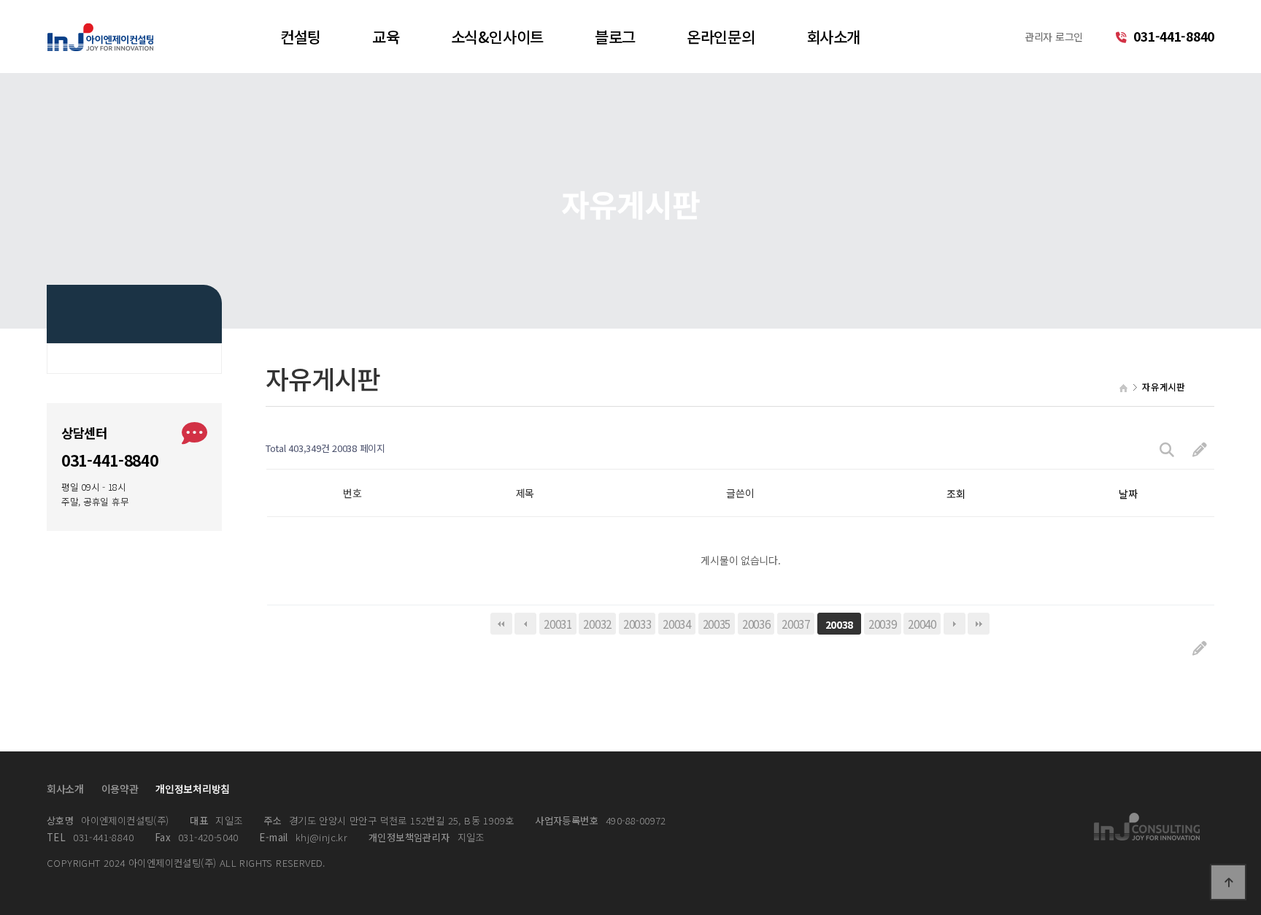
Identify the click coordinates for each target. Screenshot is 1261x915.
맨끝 (979, 624)
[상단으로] (1228, 882)
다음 (954, 624)
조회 (955, 493)
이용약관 (120, 788)
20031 (558, 624)
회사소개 (65, 788)
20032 (597, 624)
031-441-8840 (1172, 36)
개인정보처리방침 (192, 788)
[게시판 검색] (1166, 449)
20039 (882, 624)
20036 (756, 624)
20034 (677, 624)
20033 (637, 624)
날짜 (1128, 493)
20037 (796, 624)
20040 (922, 624)
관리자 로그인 (1054, 36)
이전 (525, 624)
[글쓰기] (1199, 449)
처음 (501, 624)
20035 (717, 624)
